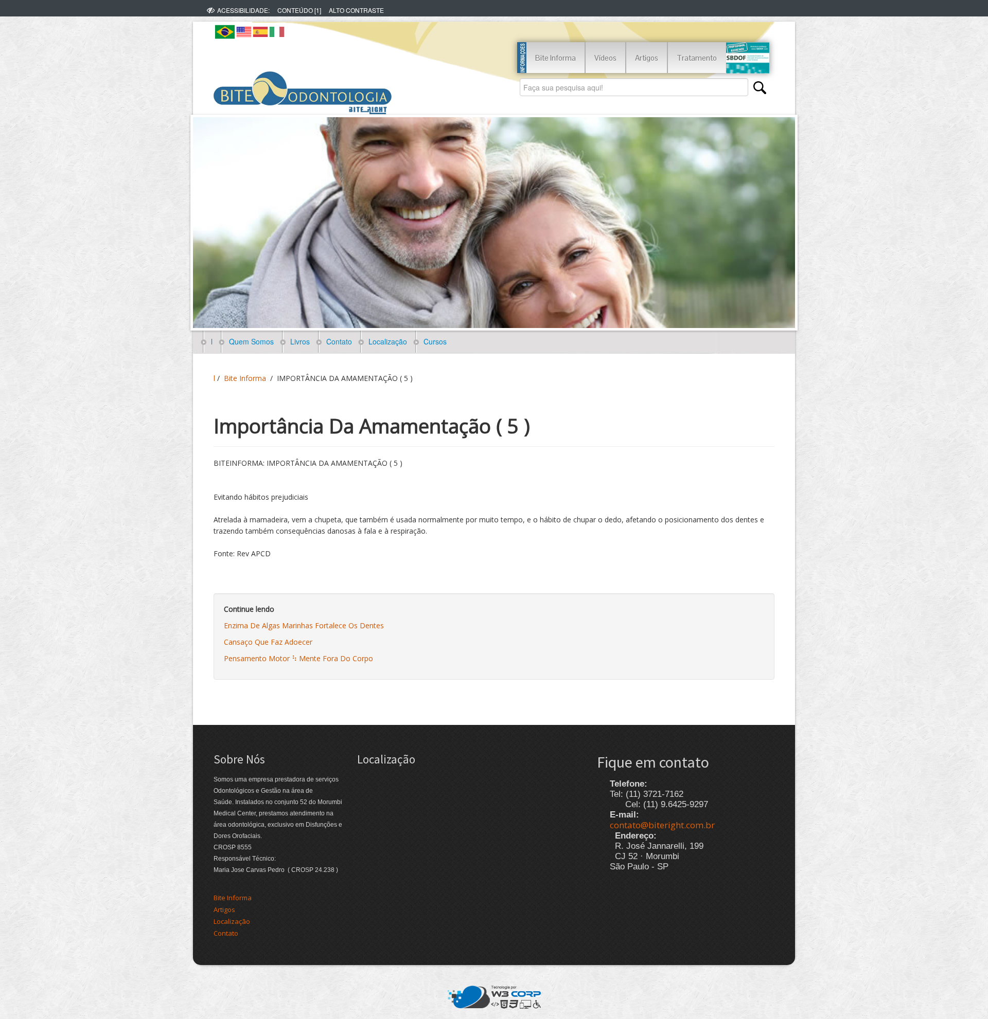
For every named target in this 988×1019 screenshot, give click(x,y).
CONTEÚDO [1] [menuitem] (299, 10)
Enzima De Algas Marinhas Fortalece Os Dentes (304, 625)
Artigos (646, 58)
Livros (298, 341)
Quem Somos (249, 341)
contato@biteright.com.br (662, 825)
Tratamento (697, 58)
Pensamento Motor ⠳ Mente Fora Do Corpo (298, 658)
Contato (337, 341)
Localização (385, 341)
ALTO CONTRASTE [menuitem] (356, 10)
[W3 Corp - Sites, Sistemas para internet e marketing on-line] (494, 996)
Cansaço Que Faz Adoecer (268, 642)
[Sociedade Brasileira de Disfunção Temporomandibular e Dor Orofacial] (747, 58)
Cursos (433, 341)
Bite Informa (555, 58)
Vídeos (605, 58)
